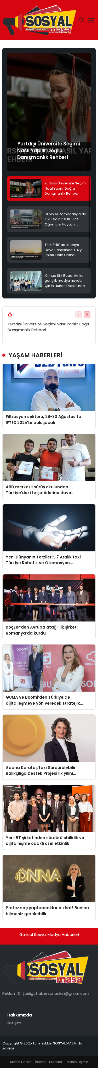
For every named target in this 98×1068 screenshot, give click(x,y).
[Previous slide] (78, 314)
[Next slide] (87, 314)
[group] (49, 112)
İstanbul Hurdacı (48, 1062)
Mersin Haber (20, 1062)
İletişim (14, 1023)
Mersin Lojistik (77, 1062)
